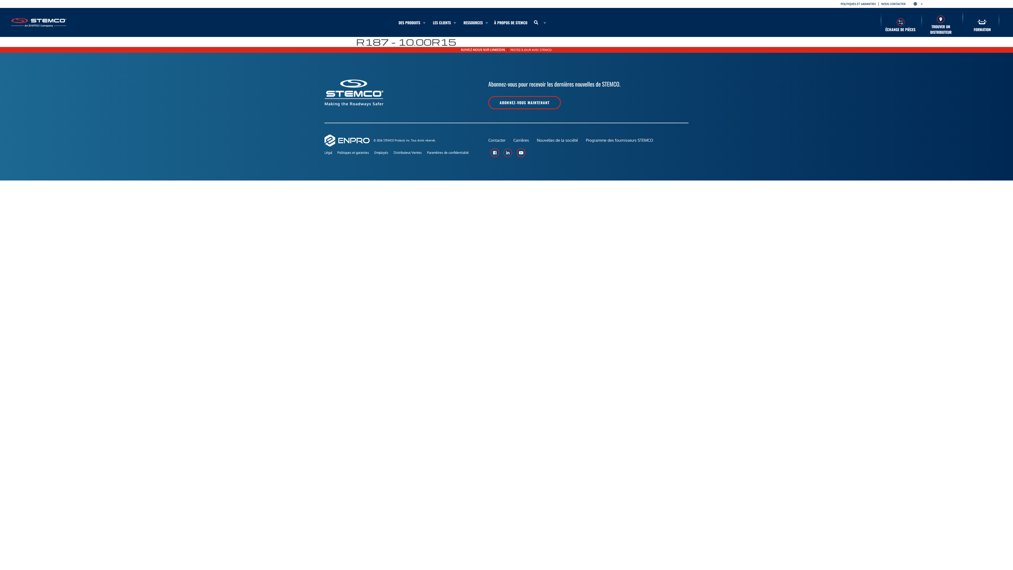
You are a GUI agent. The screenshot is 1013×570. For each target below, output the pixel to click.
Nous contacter (893, 4)
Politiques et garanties (858, 4)
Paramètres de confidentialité (448, 153)
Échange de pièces (900, 29)
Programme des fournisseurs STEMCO (619, 140)
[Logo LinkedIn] (507, 152)
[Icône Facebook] (494, 152)
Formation (982, 29)
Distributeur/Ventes (408, 153)
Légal (328, 153)
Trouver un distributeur (941, 29)
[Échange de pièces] (900, 22)
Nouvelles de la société (557, 140)
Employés (381, 153)
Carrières (521, 140)
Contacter (496, 140)
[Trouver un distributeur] (940, 19)
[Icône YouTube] (521, 152)
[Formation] (982, 22)
